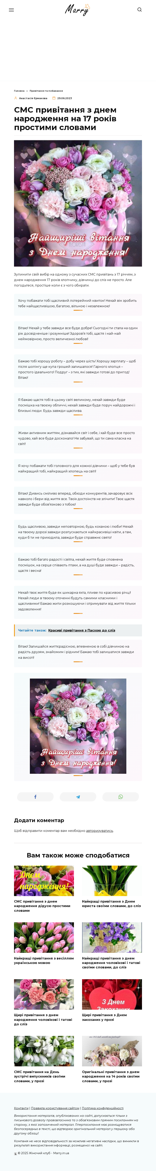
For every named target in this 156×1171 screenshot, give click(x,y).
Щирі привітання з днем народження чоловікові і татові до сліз (43, 1019)
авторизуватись (99, 831)
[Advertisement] (78, 46)
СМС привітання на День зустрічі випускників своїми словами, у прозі (39, 1076)
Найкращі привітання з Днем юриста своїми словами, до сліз (111, 904)
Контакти (21, 1108)
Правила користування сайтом (55, 1108)
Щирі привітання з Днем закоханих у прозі (104, 1017)
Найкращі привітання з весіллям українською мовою (44, 960)
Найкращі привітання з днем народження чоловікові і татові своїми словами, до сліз (111, 962)
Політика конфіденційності (103, 1108)
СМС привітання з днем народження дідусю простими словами (42, 906)
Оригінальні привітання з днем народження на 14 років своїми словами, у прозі (111, 1076)
